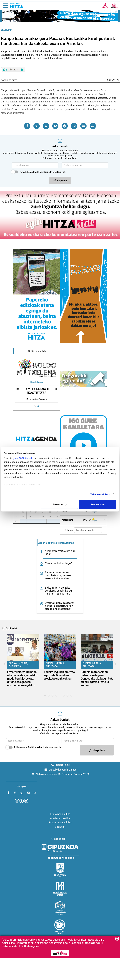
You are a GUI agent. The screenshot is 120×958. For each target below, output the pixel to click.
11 (114, 80)
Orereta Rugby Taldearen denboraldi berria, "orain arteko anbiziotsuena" (60, 605)
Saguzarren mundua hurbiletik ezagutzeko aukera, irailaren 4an (58, 575)
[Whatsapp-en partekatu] (74, 126)
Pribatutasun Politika (30, 172)
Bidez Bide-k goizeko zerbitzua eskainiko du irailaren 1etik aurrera (58, 590)
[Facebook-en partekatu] (27, 126)
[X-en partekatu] (36, 126)
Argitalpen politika (60, 814)
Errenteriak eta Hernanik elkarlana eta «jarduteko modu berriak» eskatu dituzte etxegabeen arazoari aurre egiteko (22, 678)
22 (118, 80)
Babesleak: (60, 838)
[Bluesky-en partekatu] (55, 126)
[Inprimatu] (93, 126)
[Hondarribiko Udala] (60, 889)
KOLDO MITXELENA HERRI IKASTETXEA (36, 391)
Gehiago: (69, 530)
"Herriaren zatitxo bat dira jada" (60, 552)
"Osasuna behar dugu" (58, 563)
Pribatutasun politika (60, 822)
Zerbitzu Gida (37, 350)
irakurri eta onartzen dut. (43, 172)
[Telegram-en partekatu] (65, 126)
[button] (88, 530)
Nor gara (22, 786)
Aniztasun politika (60, 818)
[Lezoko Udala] (60, 908)
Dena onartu (98, 504)
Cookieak (60, 826)
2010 (109, 80)
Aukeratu (58, 504)
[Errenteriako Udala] (60, 870)
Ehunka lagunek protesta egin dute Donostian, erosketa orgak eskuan (59, 675)
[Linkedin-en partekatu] (83, 126)
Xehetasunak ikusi (100, 494)
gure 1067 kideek (22, 458)
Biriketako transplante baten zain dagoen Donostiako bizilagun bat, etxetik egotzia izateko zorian (97, 678)
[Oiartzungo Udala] (60, 926)
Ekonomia (6, 30)
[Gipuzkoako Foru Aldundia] (60, 851)
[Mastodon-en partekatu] (46, 126)
